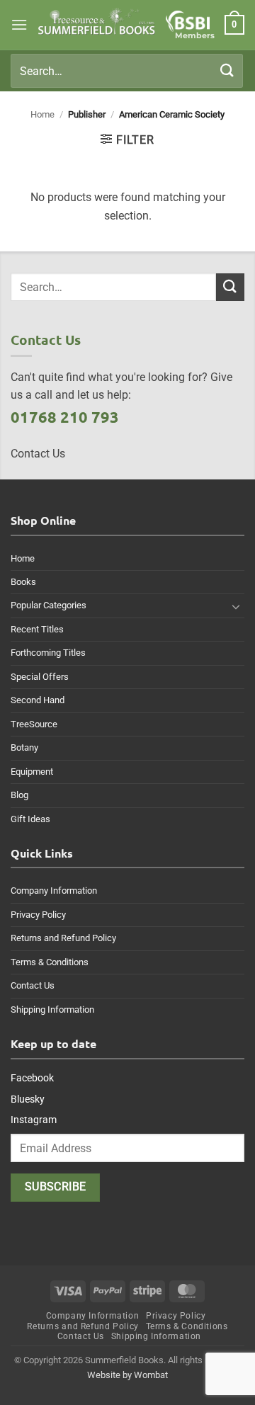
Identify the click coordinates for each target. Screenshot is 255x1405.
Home (42, 114)
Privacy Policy (38, 914)
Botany (24, 747)
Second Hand (37, 700)
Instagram (34, 1119)
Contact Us (33, 985)
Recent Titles (37, 629)
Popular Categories (48, 605)
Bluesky (28, 1099)
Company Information (54, 890)
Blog (19, 795)
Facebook (32, 1077)
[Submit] (227, 70)
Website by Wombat (127, 1375)
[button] (19, 24)
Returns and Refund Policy (63, 938)
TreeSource (34, 724)
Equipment (32, 771)
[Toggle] (235, 606)
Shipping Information (52, 1009)
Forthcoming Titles (48, 652)
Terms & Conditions (50, 962)
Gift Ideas (30, 819)
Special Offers (40, 676)
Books (23, 581)
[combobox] (127, 71)
